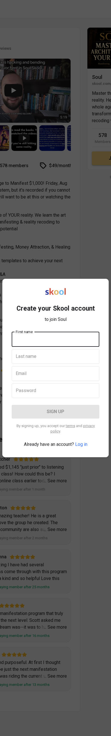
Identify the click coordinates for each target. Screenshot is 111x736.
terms (70, 426)
